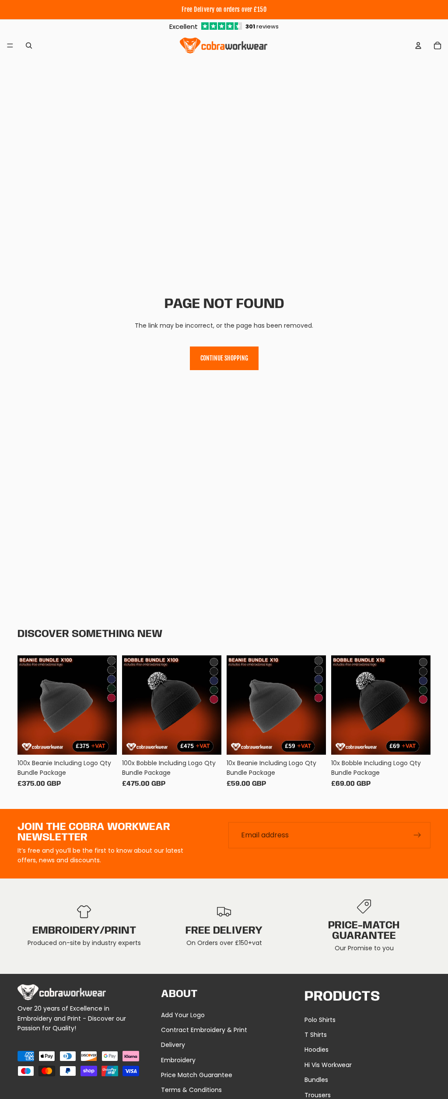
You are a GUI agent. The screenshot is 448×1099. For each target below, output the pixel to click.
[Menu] (10, 45)
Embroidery (178, 1060)
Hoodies (316, 1049)
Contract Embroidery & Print (204, 1030)
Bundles (316, 1079)
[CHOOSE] (103, 741)
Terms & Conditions (191, 1089)
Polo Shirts (320, 1019)
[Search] (28, 45)
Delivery (173, 1044)
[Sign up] (417, 835)
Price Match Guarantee (196, 1075)
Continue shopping (224, 358)
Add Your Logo (183, 1015)
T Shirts (315, 1034)
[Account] (418, 45)
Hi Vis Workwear (328, 1064)
